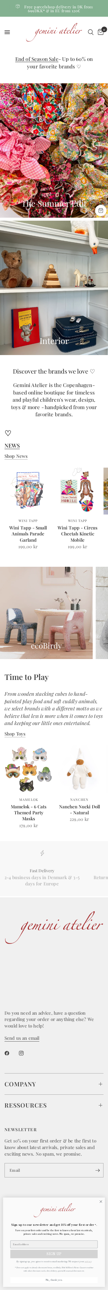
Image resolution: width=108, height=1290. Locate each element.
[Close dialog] (101, 1201)
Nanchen (79, 799)
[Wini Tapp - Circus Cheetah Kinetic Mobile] (77, 491)
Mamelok (28, 799)
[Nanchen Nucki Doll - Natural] (79, 769)
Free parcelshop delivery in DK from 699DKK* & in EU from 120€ (58, 8)
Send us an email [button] (21, 1038)
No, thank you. (54, 1280)
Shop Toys (15, 733)
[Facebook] (11, 1053)
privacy (88, 1261)
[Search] (91, 32)
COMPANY (20, 1084)
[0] (100, 32)
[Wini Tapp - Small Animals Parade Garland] (28, 491)
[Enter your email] (98, 1170)
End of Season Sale (36, 59)
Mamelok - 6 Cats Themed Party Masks (28, 813)
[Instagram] (25, 1053)
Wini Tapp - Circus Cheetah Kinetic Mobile (78, 534)
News (12, 445)
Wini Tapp (28, 520)
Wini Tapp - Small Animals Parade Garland (28, 534)
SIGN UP (53, 1254)
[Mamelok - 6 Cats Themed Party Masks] (28, 769)
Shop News (16, 456)
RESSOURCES (25, 1105)
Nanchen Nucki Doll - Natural (79, 810)
